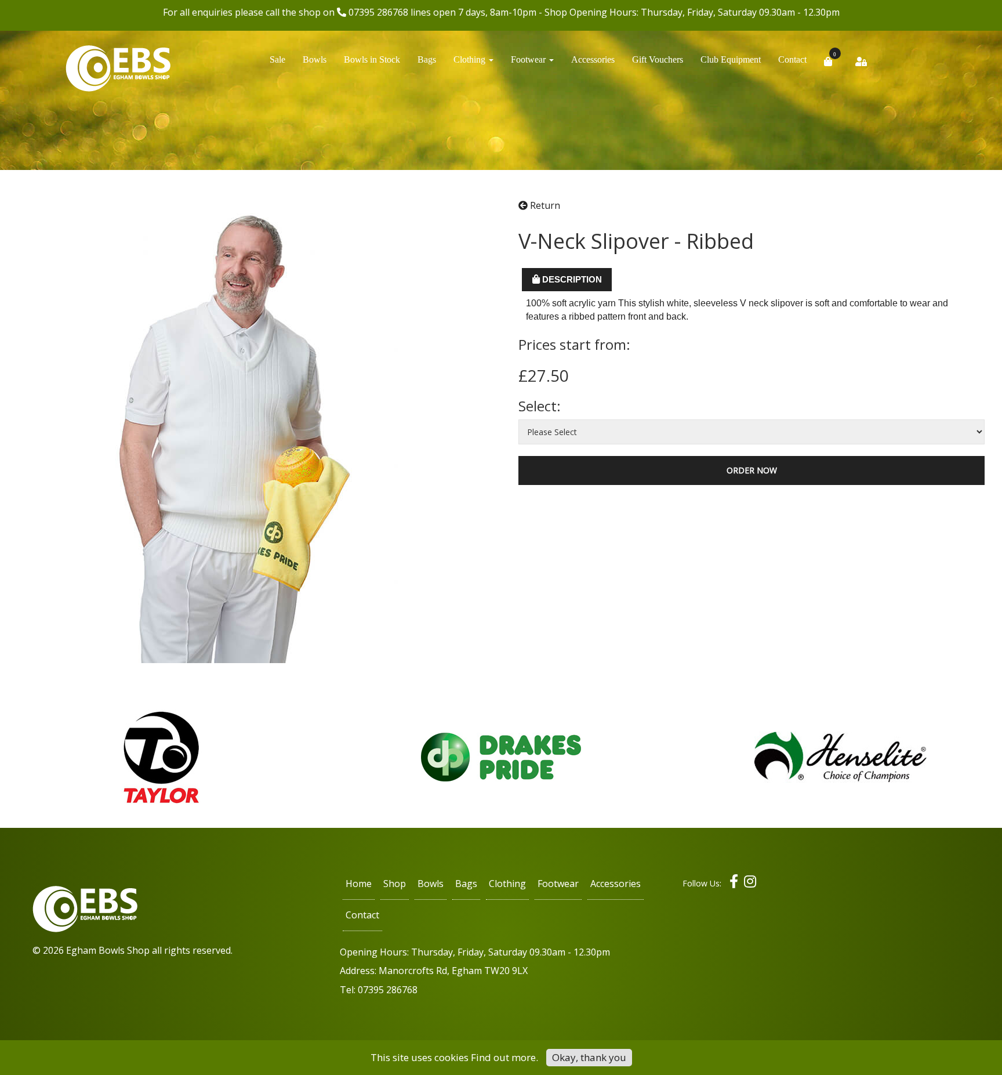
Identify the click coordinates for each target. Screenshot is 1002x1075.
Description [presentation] (571, 279)
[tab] (567, 279)
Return (544, 205)
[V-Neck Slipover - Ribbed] (241, 430)
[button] (473, 62)
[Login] (861, 65)
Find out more (503, 1057)
